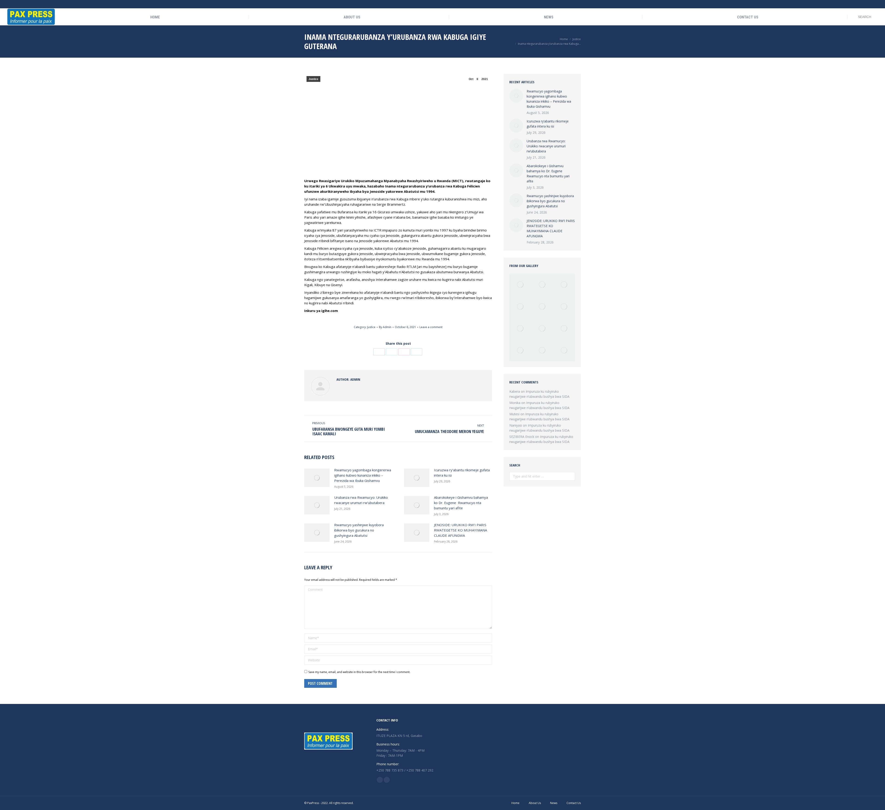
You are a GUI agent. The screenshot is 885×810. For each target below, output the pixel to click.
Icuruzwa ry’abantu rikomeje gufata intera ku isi (462, 473)
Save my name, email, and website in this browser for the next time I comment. (359, 672)
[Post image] (317, 478)
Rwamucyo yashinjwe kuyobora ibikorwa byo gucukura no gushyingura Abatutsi (359, 530)
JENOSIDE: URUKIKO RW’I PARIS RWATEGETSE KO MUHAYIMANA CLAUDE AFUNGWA (460, 530)
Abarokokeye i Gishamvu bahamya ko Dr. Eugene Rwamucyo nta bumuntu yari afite (461, 502)
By (385, 327)
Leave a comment (430, 327)
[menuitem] (152, 17)
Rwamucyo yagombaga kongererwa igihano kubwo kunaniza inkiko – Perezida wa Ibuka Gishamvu (362, 475)
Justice (313, 79)
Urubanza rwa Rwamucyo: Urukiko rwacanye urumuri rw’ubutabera (361, 500)
